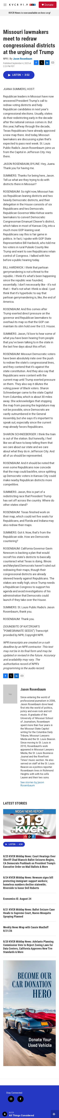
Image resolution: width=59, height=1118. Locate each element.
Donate (49, 4)
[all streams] (55, 1114)
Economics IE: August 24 (17, 898)
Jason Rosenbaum (22, 58)
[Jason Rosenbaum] (10, 694)
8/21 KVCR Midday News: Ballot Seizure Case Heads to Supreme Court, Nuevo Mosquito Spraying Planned (29, 913)
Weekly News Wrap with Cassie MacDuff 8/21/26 (25, 929)
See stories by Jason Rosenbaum (32, 784)
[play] (5, 1114)
